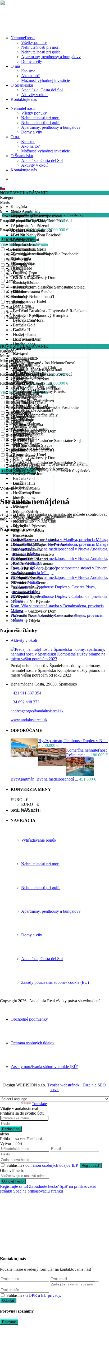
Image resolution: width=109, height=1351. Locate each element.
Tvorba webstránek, (63, 1085)
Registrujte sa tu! (14, 1186)
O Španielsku (22, 85)
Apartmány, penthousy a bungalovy (51, 56)
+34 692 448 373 (25, 702)
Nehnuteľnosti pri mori (40, 47)
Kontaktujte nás (24, 99)
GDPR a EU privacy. (43, 1295)
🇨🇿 (2, 188)
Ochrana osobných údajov (32, 1043)
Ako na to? (30, 75)
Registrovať (90, 1166)
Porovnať (9, 1322)
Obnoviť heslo (13, 1181)
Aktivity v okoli (24, 640)
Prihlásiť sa (11, 1129)
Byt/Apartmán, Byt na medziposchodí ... (44, 779)
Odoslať (8, 1301)
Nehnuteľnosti (23, 38)
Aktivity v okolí (34, 94)
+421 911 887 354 (26, 693)
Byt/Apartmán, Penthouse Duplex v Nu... (73, 740)
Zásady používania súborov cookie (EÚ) (55, 982)
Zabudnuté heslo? (44, 1186)
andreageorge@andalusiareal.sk (37, 711)
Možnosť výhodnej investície (45, 80)
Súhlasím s (42, 1165)
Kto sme (28, 71)
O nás (15, 66)
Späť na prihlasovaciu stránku (38, 1191)
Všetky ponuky (34, 42)
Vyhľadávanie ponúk (38, 840)
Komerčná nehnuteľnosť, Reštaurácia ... (87, 752)
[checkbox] (2, 1295)
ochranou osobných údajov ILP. (51, 1165)
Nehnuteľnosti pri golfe (40, 52)
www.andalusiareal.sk (29, 720)
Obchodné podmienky (29, 1019)
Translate (39, 1103)
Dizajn (88, 1085)
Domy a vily (31, 61)
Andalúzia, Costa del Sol (42, 90)
